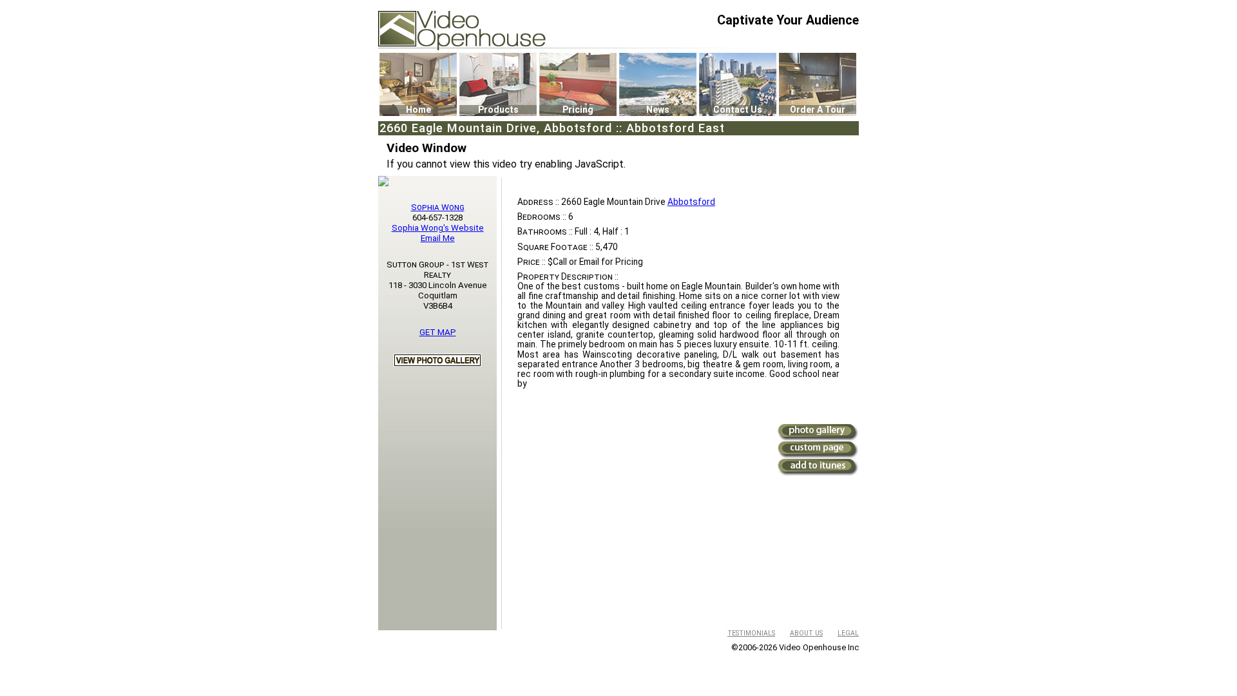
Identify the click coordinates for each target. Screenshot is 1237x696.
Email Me (438, 238)
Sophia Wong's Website (438, 228)
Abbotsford (691, 202)
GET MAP (437, 332)
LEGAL (848, 633)
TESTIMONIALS (751, 633)
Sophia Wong (438, 207)
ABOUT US (806, 633)
